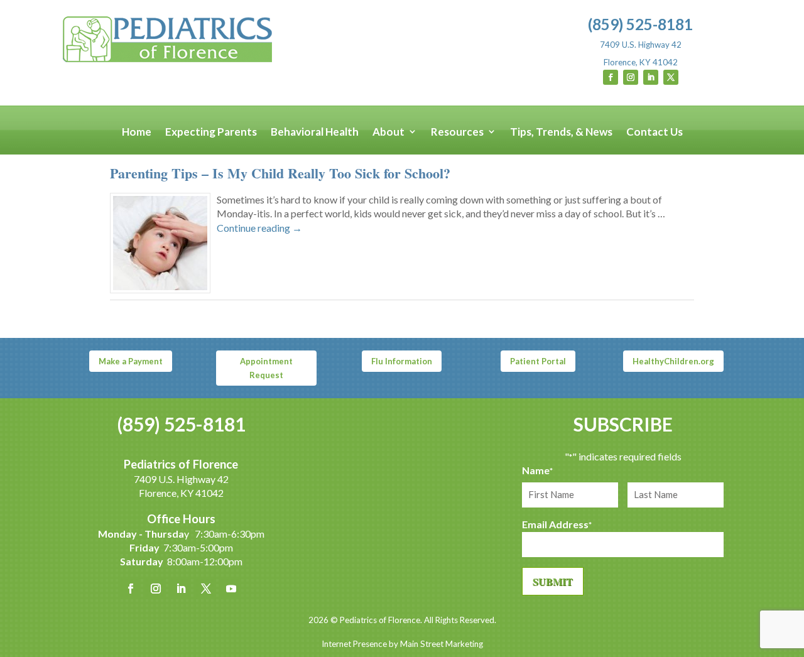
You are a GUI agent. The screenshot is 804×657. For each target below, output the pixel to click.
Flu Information (401, 361)
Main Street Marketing (441, 644)
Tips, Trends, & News (561, 132)
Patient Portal (538, 361)
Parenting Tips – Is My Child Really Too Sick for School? (280, 173)
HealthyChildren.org (673, 361)
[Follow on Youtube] (231, 588)
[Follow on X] (670, 77)
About (388, 132)
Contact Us (654, 132)
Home (136, 132)
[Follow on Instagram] (630, 77)
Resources (457, 132)
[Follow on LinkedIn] (650, 77)
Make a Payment (131, 361)
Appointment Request (266, 368)
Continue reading (259, 228)
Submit (553, 581)
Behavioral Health (315, 132)
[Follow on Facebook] (610, 77)
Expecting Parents (211, 132)
